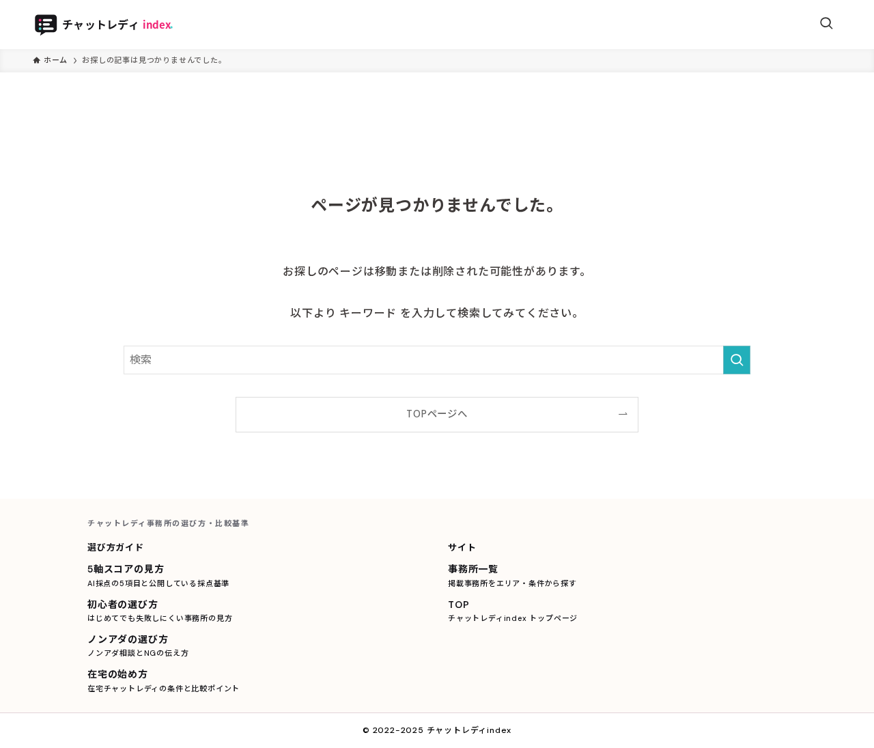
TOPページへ (437, 414)
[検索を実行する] (736, 360)
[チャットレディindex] (120, 24)
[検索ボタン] (826, 24)
